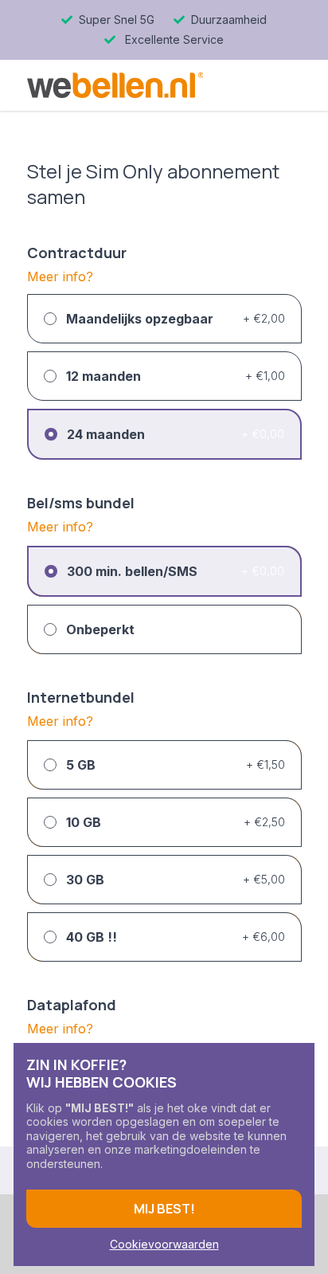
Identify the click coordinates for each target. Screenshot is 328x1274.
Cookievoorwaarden (164, 1244)
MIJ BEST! (164, 1208)
